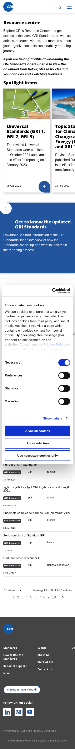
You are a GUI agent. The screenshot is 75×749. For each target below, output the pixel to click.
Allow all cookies (37, 431)
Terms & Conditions (45, 730)
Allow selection (37, 443)
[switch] (64, 375)
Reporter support (15, 666)
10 (54, 597)
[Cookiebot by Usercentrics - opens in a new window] (53, 290)
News (7, 673)
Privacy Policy (54, 344)
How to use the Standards (13, 656)
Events (42, 648)
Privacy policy (11, 730)
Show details (52, 418)
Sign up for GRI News (20, 689)
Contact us (45, 669)
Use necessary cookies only (37, 455)
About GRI (44, 655)
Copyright (26, 730)
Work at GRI (45, 662)
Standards (10, 648)
